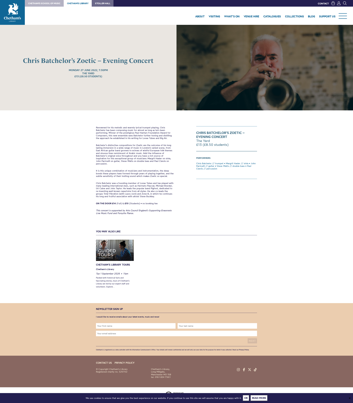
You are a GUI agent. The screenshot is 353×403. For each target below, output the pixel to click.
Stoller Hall (102, 3)
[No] (349, 398)
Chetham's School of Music (44, 3)
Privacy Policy (244, 350)
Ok (246, 398)
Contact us (104, 362)
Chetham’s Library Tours (113, 264)
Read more (259, 398)
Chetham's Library (12, 12)
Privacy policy (125, 362)
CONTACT (323, 3)
